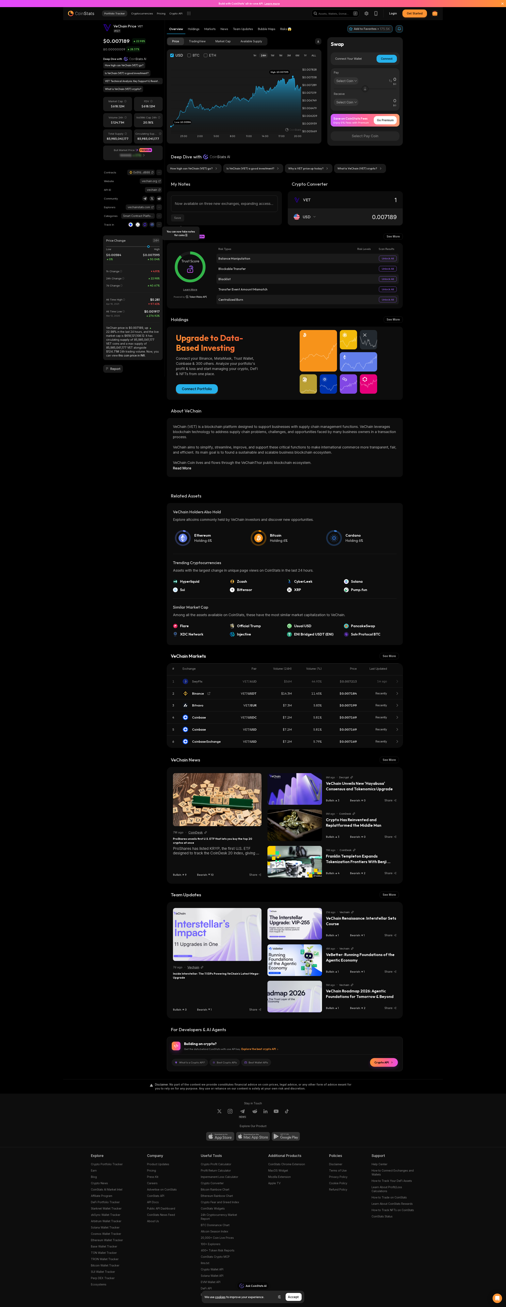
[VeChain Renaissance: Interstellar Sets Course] (294, 924)
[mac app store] (253, 1136)
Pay (336, 72)
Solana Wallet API (212, 1275)
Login (393, 13)
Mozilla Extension (279, 1176)
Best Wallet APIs (258, 1062)
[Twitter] (152, 198)
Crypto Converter (212, 1183)
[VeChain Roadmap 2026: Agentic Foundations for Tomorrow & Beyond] (294, 996)
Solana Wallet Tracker (105, 1227)
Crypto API (381, 1062)
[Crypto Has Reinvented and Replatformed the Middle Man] (294, 825)
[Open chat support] (497, 1298)
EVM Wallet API (210, 1282)
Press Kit (152, 1176)
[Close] (500, 3)
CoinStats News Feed (161, 1214)
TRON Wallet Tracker (105, 1259)
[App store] (220, 1136)
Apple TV (274, 1183)
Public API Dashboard (161, 1208)
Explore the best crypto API (258, 1049)
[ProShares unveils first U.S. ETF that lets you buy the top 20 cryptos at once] (217, 799)
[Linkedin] (265, 1113)
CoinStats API (155, 1195)
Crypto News (99, 1183)
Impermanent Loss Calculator (219, 1176)
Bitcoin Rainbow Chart (215, 1189)
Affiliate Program (101, 1195)
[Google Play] (286, 1136)
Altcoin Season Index (214, 1231)
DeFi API (206, 1288)
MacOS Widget (278, 1170)
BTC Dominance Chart (215, 1225)
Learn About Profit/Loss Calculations (387, 1189)
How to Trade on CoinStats (389, 1197)
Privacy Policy (338, 1176)
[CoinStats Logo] (81, 13)
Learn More (190, 289)
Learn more (272, 3)
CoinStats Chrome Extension (286, 1164)
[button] (152, 172)
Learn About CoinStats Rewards (392, 1203)
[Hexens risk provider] (190, 297)
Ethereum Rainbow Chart (217, 1195)
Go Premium (385, 120)
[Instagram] (230, 1113)
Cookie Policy (338, 1183)
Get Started (415, 13)
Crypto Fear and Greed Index (220, 1202)
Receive (339, 94)
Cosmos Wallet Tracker (106, 1233)
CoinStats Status (382, 1216)
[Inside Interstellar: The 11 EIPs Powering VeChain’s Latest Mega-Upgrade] (217, 934)
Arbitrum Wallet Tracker (106, 1221)
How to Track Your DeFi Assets (392, 1180)
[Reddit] (159, 198)
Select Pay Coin (365, 136)
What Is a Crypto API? (192, 1062)
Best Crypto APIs (227, 1062)
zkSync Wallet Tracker (105, 1214)
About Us (153, 1221)
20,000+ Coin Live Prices (217, 1237)
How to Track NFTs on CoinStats (393, 1210)
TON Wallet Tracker (104, 1252)
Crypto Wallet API (212, 1269)
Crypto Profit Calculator (216, 1164)
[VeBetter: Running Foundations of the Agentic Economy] (294, 960)
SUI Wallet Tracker (103, 1271)
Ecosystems (98, 1284)
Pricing (151, 1170)
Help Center (379, 1164)
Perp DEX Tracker (103, 1278)
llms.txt (205, 1263)
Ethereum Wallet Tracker (107, 1240)
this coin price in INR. (132, 355)
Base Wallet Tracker (104, 1246)
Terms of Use (338, 1170)
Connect (387, 58)
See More (393, 236)
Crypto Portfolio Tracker (107, 1164)
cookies (220, 1297)
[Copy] (152, 172)
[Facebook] (286, 1113)
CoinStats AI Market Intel (106, 1189)
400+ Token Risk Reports (217, 1250)
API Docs (153, 1202)
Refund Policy (338, 1189)
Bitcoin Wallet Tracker (105, 1265)
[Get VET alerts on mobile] (399, 28)
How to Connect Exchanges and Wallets (393, 1172)
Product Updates (158, 1164)
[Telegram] (145, 198)
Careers (152, 1183)
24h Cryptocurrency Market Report (219, 1216)
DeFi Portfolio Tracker (105, 1202)
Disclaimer (335, 1164)
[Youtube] (276, 1113)
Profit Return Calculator (216, 1170)
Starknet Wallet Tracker (106, 1208)
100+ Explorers (210, 1244)
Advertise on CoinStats (162, 1189)
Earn (94, 1170)
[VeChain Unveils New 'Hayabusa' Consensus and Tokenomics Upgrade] (294, 789)
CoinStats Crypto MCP (215, 1256)
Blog (94, 1176)
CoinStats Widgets (213, 1208)
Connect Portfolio (197, 389)
